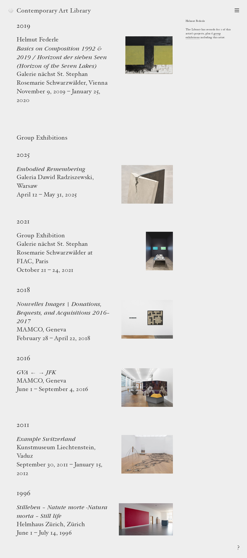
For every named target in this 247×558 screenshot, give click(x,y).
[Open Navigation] (237, 10)
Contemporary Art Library (54, 11)
